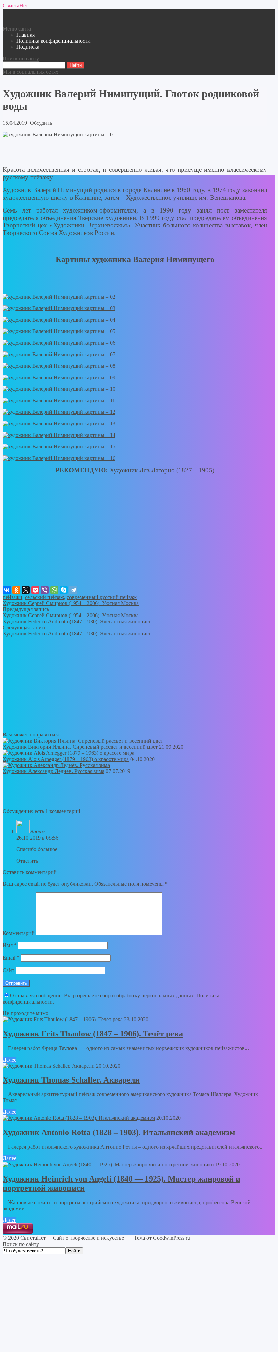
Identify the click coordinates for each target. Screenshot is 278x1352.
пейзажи (12, 597)
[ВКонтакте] (7, 590)
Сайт (8, 970)
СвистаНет (15, 5)
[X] (26, 590)
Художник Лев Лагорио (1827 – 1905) (162, 470)
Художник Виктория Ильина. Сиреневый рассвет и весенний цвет (80, 747)
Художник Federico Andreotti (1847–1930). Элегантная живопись (77, 621)
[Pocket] (35, 590)
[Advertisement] (135, 538)
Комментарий (19, 933)
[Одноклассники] (16, 590)
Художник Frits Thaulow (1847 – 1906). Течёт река (93, 1033)
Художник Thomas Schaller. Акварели (71, 1079)
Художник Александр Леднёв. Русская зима (53, 771)
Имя (10, 945)
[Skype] (64, 590)
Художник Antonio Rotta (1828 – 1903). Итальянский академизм (119, 1132)
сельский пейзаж (44, 597)
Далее (9, 1060)
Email (11, 958)
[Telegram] (73, 590)
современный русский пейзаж (102, 597)
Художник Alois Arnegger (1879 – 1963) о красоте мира (66, 759)
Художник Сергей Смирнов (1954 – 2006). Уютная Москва (71, 603)
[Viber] (45, 590)
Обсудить (40, 123)
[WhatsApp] (54, 590)
